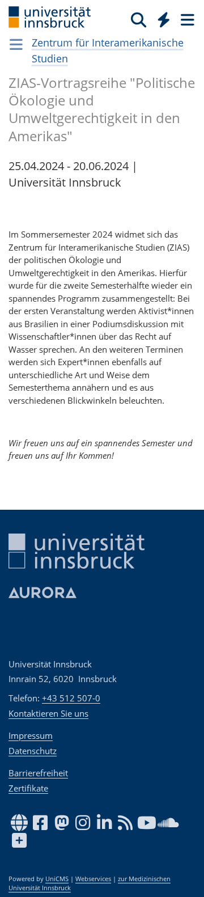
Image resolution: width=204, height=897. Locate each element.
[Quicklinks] (164, 19)
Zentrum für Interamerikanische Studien (108, 50)
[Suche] (138, 19)
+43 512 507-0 (71, 698)
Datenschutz (32, 750)
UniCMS (57, 879)
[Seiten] (186, 19)
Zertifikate (28, 788)
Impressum (30, 735)
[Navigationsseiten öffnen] (16, 44)
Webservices (93, 879)
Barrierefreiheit (38, 772)
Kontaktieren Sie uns (48, 713)
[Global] (161, 18)
